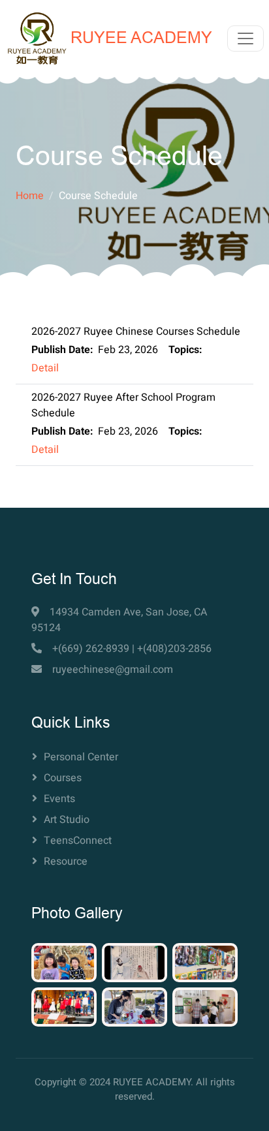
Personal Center (81, 757)
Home (30, 196)
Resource (65, 861)
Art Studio (66, 820)
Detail (45, 368)
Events (59, 799)
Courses (63, 778)
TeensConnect (78, 840)
